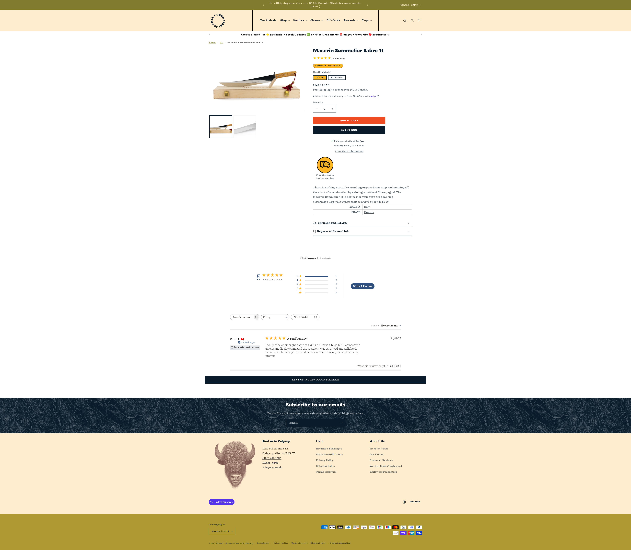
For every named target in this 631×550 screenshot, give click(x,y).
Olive (320, 77)
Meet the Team (379, 448)
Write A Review (362, 286)
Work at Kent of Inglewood (386, 466)
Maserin (369, 212)
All (221, 42)
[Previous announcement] (263, 5)
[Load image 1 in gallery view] (221, 126)
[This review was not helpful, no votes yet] (397, 366)
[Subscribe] (341, 423)
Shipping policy (319, 543)
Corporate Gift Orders (329, 454)
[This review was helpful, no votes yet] (391, 366)
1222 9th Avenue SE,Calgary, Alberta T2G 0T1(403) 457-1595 (279, 453)
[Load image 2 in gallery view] (245, 126)
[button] (284, 20)
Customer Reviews (381, 460)
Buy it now (349, 129)
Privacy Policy (324, 460)
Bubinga (337, 77)
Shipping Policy (325, 466)
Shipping (325, 89)
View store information (349, 151)
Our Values (376, 454)
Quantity (318, 102)
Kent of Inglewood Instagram (315, 379)
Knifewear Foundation (383, 471)
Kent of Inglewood (225, 543)
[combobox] (275, 317)
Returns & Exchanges (329, 448)
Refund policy (264, 543)
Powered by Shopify (244, 543)
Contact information (340, 543)
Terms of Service (326, 471)
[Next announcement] (367, 5)
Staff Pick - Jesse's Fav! (328, 66)
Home (212, 42)
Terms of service (300, 543)
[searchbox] (241, 317)
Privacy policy (281, 543)
